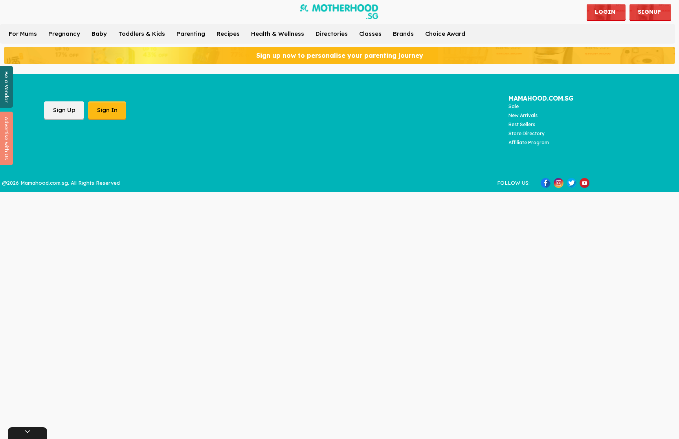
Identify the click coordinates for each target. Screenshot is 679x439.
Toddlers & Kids (141, 33)
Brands (403, 33)
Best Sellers (521, 124)
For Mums (23, 33)
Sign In (107, 110)
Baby (99, 33)
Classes (370, 33)
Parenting (190, 33)
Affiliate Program (528, 142)
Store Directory (526, 133)
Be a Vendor (7, 87)
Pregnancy (64, 33)
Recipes (228, 33)
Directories (332, 33)
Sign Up (64, 110)
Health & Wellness (277, 33)
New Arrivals (523, 115)
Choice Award (445, 33)
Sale (513, 106)
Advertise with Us (7, 138)
